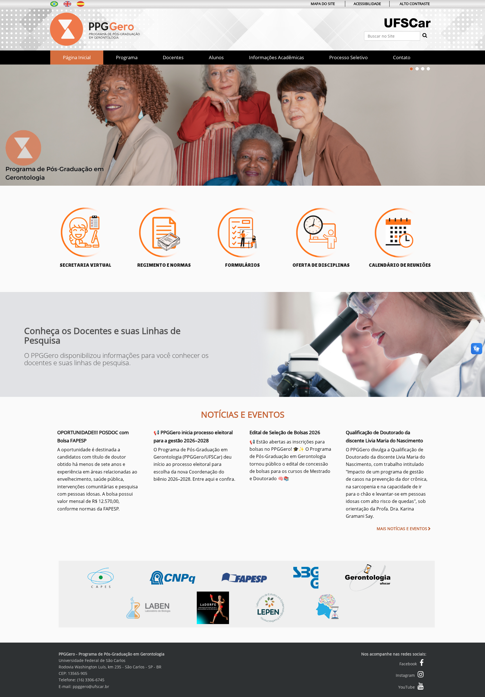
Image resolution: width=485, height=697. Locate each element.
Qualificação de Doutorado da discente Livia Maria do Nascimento (386, 474)
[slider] (242, 122)
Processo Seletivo (348, 57)
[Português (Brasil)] (95, 28)
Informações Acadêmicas (276, 57)
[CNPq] (185, 577)
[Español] (80, 3)
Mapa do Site (323, 3)
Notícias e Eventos (242, 414)
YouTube (406, 687)
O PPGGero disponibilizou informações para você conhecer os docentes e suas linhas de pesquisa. (116, 358)
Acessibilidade (367, 3)
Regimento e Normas (164, 265)
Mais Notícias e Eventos (402, 528)
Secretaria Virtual (85, 265)
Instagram (405, 675)
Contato (401, 57)
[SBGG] (319, 577)
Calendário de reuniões (400, 265)
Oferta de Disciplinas (321, 265)
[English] (67, 3)
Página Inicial (77, 57)
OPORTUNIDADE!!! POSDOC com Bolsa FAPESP (97, 470)
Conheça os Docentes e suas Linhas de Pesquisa (102, 335)
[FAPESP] (257, 577)
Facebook (408, 663)
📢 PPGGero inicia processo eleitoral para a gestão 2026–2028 (194, 455)
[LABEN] (160, 607)
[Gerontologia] (380, 577)
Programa (127, 57)
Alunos (216, 57)
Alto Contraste (415, 3)
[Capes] (114, 577)
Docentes (173, 57)
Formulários (242, 265)
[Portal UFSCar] (408, 29)
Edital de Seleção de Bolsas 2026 (290, 455)
